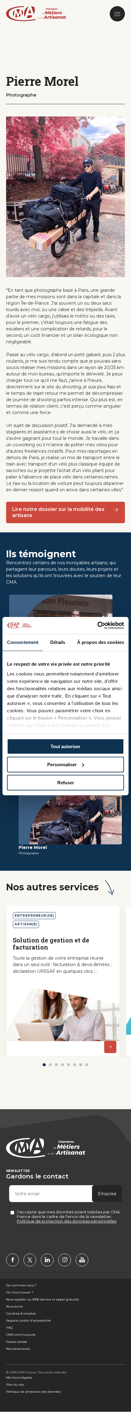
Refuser (65, 782)
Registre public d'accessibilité (28, 1321)
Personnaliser (62, 764)
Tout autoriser (65, 746)
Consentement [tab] (22, 642)
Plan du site (15, 1385)
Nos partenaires (18, 1349)
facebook (12, 1260)
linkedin (47, 1260)
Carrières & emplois (21, 1313)
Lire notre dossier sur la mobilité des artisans (58, 512)
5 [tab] (68, 1064)
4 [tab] (62, 1064)
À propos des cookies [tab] (100, 642)
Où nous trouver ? (20, 1292)
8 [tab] (86, 1064)
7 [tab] (80, 1064)
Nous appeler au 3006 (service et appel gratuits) (42, 1299)
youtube (82, 1260)
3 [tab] (56, 1064)
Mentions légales (19, 1378)
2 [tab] (50, 1064)
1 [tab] (44, 1064)
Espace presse (16, 1342)
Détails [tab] (57, 642)
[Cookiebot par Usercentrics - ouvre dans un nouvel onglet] (97, 625)
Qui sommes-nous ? (21, 1285)
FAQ (9, 1328)
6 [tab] (74, 1064)
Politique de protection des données (33, 1392)
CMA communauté (21, 1335)
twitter (29, 1260)
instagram (64, 1260)
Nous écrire (14, 1306)
